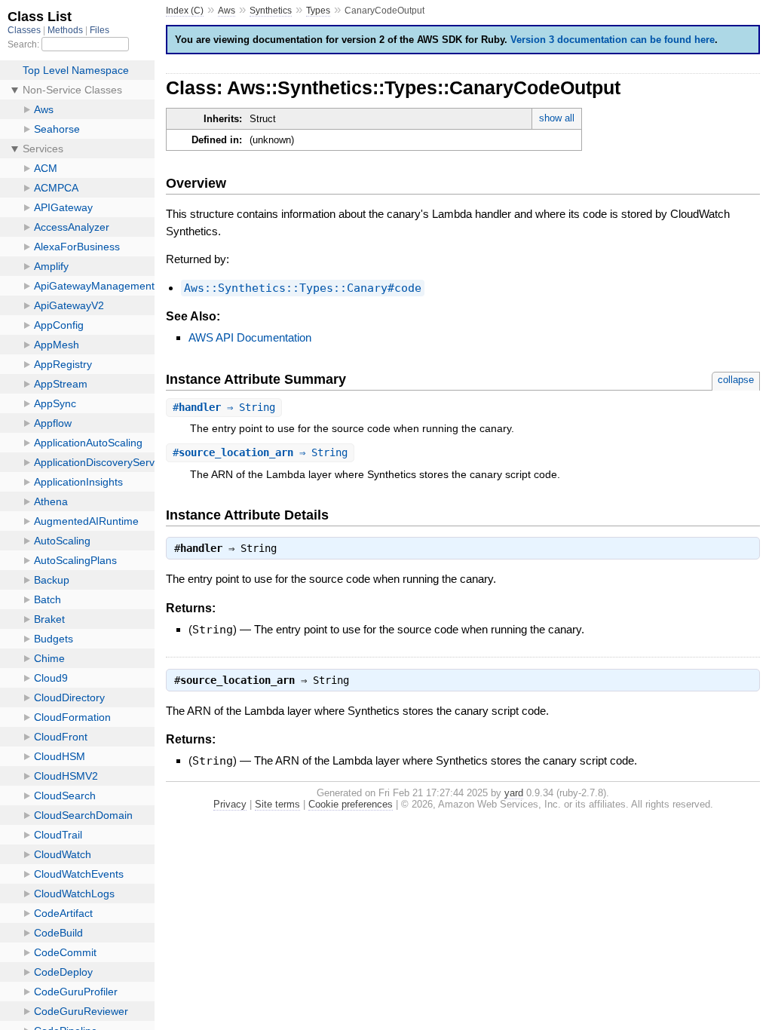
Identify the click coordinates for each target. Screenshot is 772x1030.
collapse (736, 379)
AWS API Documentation (249, 337)
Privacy (230, 804)
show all (556, 118)
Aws (226, 10)
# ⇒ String (224, 407)
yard (513, 793)
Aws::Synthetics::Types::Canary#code (302, 288)
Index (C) (185, 10)
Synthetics (271, 10)
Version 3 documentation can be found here (612, 39)
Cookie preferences (350, 804)
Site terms (277, 804)
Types (318, 10)
